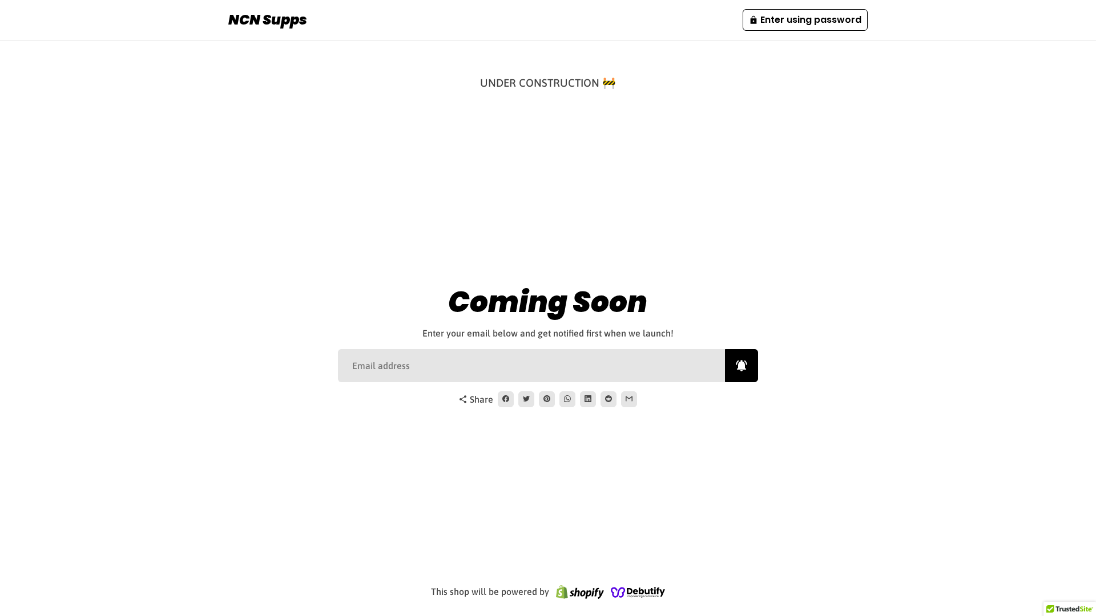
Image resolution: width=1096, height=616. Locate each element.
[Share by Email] (629, 399)
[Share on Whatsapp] (567, 399)
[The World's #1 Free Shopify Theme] (638, 591)
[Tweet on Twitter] (526, 399)
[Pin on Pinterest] (547, 399)
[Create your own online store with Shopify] (580, 591)
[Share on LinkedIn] (588, 399)
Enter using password (805, 19)
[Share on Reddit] (608, 399)
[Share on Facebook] (506, 399)
